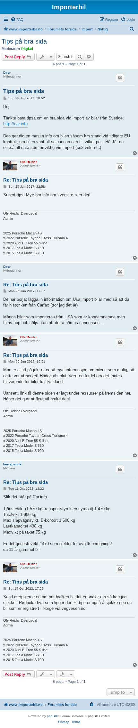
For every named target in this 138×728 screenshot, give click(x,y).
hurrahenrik (12, 464)
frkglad (27, 49)
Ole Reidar (28, 162)
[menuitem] (17, 19)
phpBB (52, 716)
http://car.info (15, 123)
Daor (7, 72)
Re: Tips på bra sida (25, 180)
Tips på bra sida (24, 41)
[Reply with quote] (120, 78)
